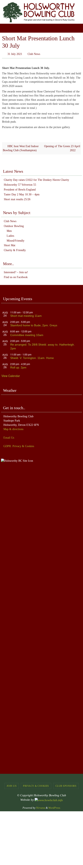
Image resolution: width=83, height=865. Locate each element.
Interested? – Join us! (16, 271)
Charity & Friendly (15, 249)
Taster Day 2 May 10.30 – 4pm (21, 193)
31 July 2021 (14, 53)
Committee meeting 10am (26, 334)
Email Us (8, 436)
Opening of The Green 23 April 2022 (62, 147)
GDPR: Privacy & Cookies (18, 445)
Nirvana (40, 806)
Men (9, 229)
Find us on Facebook (16, 276)
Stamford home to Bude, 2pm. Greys (33, 324)
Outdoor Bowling (14, 225)
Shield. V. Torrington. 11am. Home (32, 357)
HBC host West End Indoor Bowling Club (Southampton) (21, 147)
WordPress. (54, 806)
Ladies (10, 234)
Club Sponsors (66, 785)
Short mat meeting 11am (26, 315)
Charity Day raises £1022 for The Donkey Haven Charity (36, 179)
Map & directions (13, 428)
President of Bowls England (20, 188)
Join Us (12, 785)
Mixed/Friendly (15, 239)
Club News (34, 53)
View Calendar (10, 375)
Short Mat (9, 244)
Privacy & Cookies (36, 785)
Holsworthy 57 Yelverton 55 (20, 183)
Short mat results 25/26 (17, 198)
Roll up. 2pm (18, 366)
